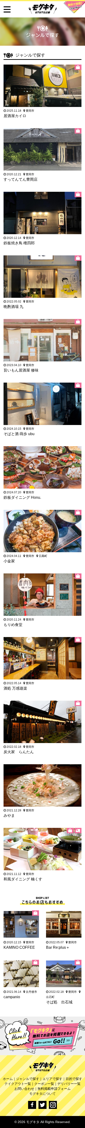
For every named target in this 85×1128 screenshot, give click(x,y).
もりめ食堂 (13, 625)
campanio (12, 997)
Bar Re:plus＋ (58, 947)
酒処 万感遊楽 (15, 688)
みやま (9, 815)
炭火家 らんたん (19, 752)
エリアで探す (52, 1079)
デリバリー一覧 (69, 1084)
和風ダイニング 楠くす (23, 879)
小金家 (9, 561)
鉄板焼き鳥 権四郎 (19, 243)
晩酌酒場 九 (13, 307)
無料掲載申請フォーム (54, 1089)
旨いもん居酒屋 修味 (21, 370)
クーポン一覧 (44, 1084)
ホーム (8, 1079)
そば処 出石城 (59, 1002)
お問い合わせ (24, 1089)
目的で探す (74, 1079)
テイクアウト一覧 (17, 1084)
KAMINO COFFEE (19, 947)
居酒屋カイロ (15, 116)
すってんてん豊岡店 (21, 179)
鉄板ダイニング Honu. (22, 497)
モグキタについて (42, 1093)
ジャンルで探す (27, 1079)
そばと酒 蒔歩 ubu (19, 434)
